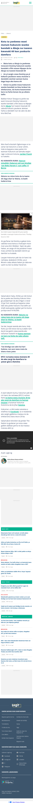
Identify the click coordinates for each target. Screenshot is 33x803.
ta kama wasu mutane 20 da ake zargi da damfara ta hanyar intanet (15, 400)
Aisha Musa (20, 57)
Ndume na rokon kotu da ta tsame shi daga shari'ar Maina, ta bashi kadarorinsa (15, 318)
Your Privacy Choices (18, 802)
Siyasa (3, 546)
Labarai (8, 33)
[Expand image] (31, 214)
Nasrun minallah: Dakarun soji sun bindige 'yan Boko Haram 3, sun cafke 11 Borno (16, 164)
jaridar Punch (26, 154)
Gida (2, 33)
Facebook (14, 411)
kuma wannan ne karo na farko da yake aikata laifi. (16, 336)
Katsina (21, 405)
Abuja (8, 106)
